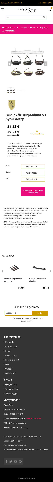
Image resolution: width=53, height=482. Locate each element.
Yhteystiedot (10, 384)
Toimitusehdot (11, 389)
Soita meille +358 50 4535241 (11, 3)
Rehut (7, 351)
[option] (14, 276)
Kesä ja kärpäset (12, 360)
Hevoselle (9, 342)
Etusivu (5, 27)
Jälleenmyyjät (11, 393)
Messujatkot (10, 373)
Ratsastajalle (11, 346)
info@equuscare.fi (33, 418)
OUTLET (8, 369)
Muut (7, 364)
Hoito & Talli (10, 355)
